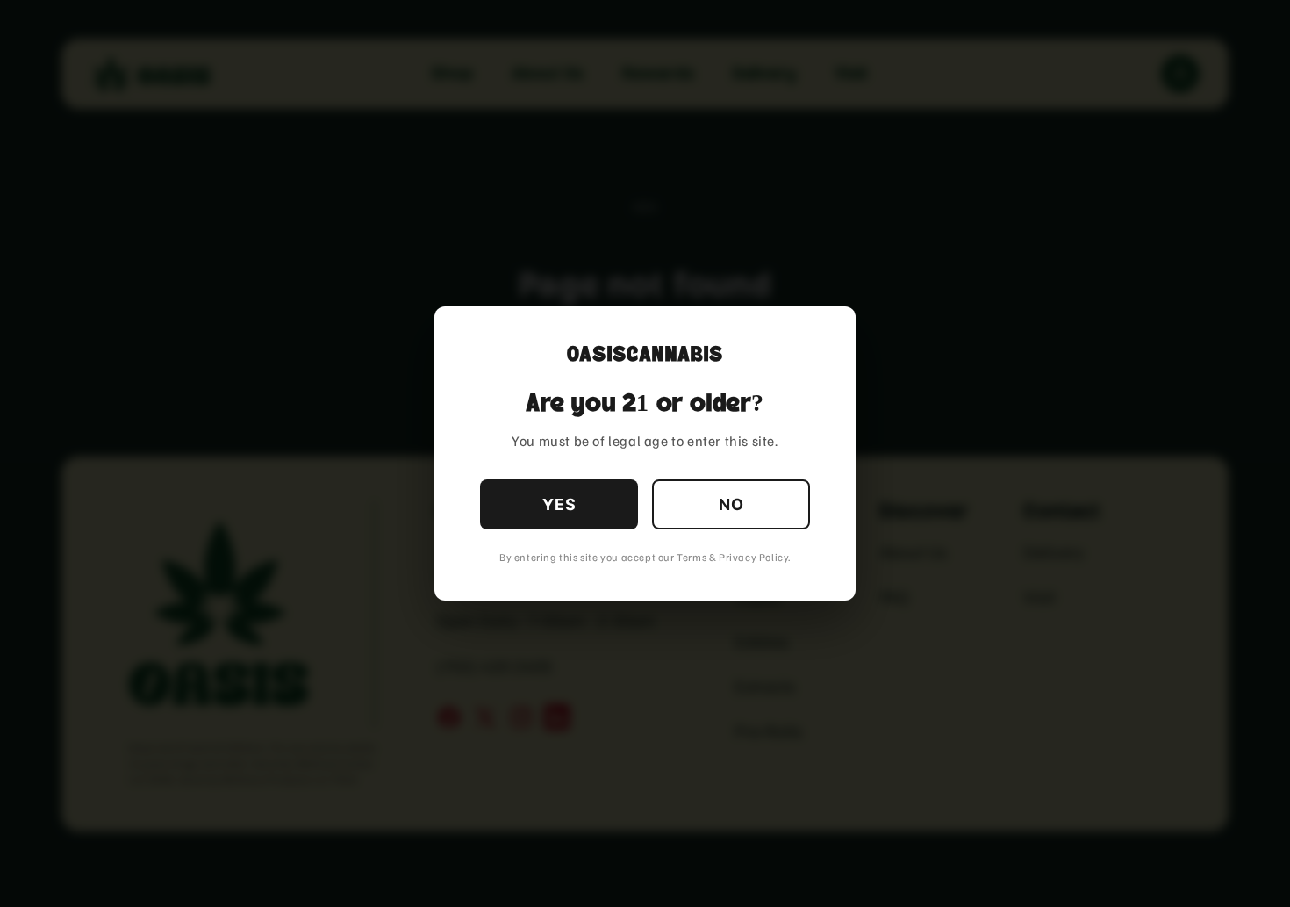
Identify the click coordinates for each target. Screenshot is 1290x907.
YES (559, 504)
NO (731, 504)
